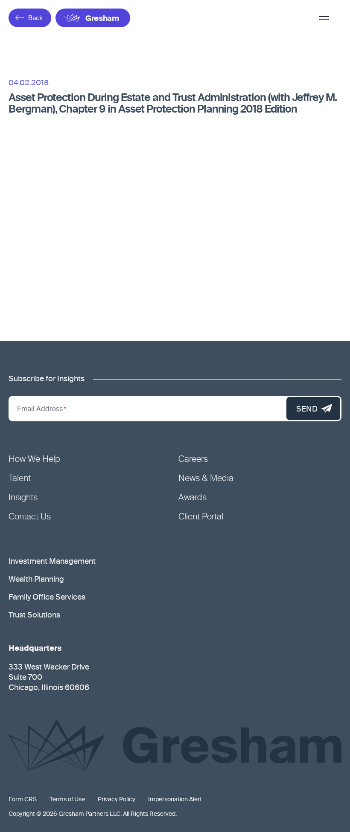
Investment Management (52, 561)
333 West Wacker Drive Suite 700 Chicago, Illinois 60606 (49, 678)
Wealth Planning (36, 579)
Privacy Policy (116, 800)
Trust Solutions (34, 615)
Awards (192, 498)
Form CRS (23, 800)
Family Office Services (47, 597)
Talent (20, 479)
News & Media (205, 479)
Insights (23, 498)
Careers (193, 459)
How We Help (34, 459)
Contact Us (30, 517)
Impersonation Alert (175, 800)
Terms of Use (67, 800)
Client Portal (200, 517)
